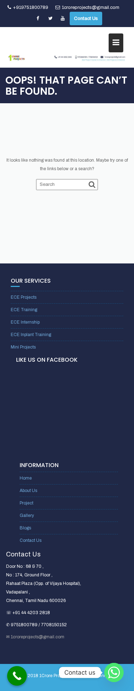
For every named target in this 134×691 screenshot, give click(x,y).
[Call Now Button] (17, 676)
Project (26, 503)
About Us (28, 490)
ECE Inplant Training (31, 334)
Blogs (25, 527)
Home (26, 478)
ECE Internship (25, 322)
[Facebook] (38, 18)
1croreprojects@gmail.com (90, 7)
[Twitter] (50, 18)
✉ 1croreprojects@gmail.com (35, 636)
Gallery (27, 515)
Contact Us (86, 18)
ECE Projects (23, 297)
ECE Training (24, 309)
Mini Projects (23, 347)
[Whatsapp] (114, 672)
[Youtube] (63, 18)
